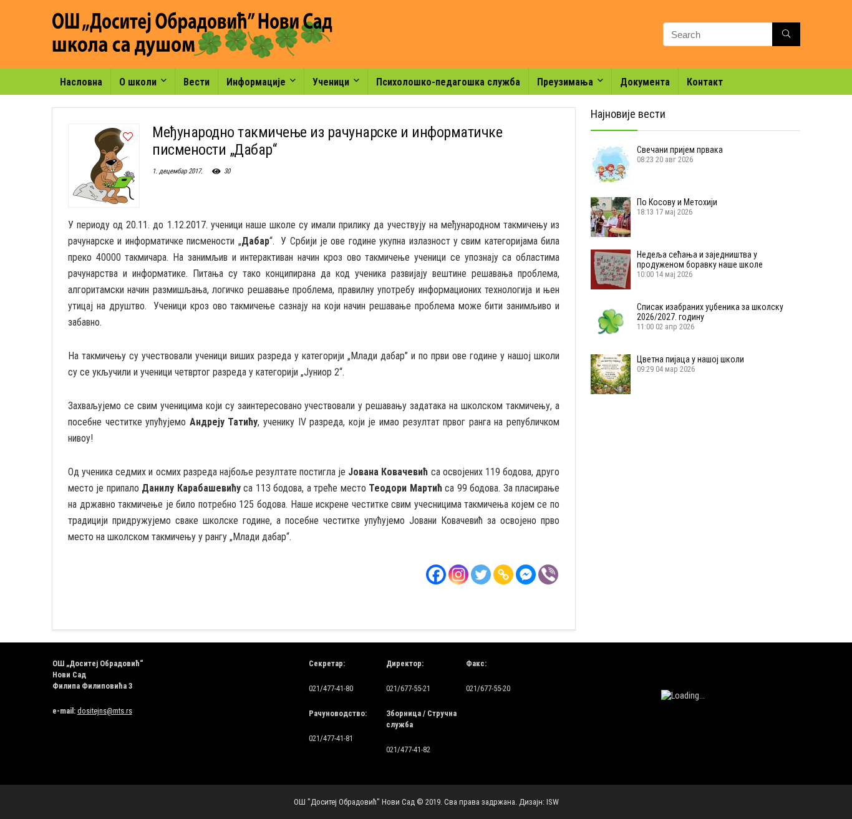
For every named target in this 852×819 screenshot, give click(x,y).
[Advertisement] (653, 478)
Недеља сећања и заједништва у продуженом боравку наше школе (700, 259)
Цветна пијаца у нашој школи (690, 359)
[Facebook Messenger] (526, 574)
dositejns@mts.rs (104, 710)
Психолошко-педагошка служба (448, 82)
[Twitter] (481, 574)
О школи (138, 82)
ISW (552, 802)
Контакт (705, 82)
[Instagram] (458, 574)
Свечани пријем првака (680, 150)
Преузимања (565, 82)
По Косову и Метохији (677, 202)
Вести (196, 82)
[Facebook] (436, 574)
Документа (645, 82)
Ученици (330, 82)
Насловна (81, 82)
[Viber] (548, 574)
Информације (256, 82)
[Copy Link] (503, 574)
